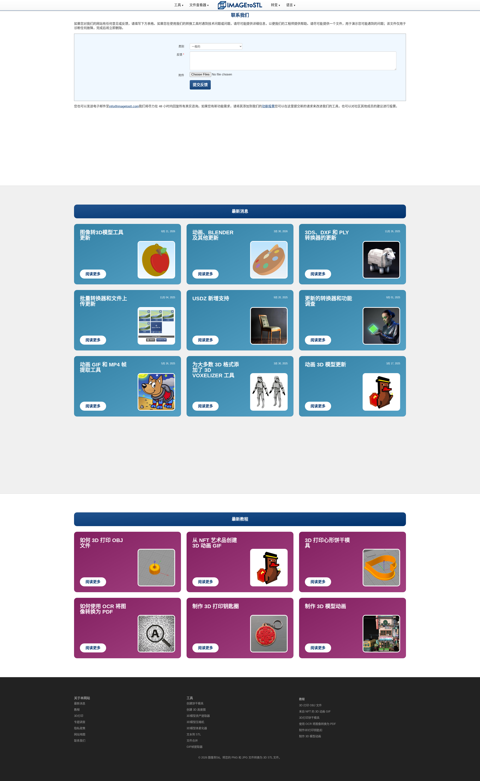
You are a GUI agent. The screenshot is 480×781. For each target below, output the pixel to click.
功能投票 (268, 106)
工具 (177, 5)
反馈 (180, 54)
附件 (181, 75)
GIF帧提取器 (194, 746)
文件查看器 (197, 5)
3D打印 (78, 715)
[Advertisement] (240, 140)
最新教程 (240, 519)
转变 (274, 5)
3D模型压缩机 (195, 722)
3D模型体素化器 (197, 728)
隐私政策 (79, 728)
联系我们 (79, 740)
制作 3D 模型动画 (310, 736)
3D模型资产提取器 (198, 715)
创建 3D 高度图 (196, 709)
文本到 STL (194, 734)
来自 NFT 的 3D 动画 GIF (315, 711)
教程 (77, 709)
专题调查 (79, 722)
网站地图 (79, 734)
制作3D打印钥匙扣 (310, 730)
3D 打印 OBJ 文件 (310, 705)
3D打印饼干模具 (309, 717)
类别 (181, 46)
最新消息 (240, 211)
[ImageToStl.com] (240, 5)
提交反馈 (200, 85)
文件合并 (192, 740)
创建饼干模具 (195, 703)
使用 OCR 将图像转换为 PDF (317, 723)
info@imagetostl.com (124, 106)
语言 (289, 5)
